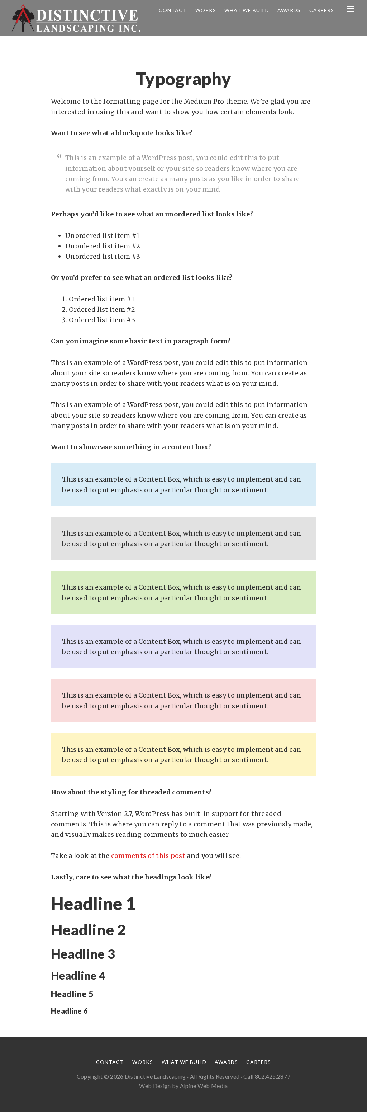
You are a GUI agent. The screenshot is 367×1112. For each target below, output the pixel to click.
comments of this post (148, 855)
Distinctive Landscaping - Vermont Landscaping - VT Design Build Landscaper (75, 18)
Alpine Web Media (204, 1085)
